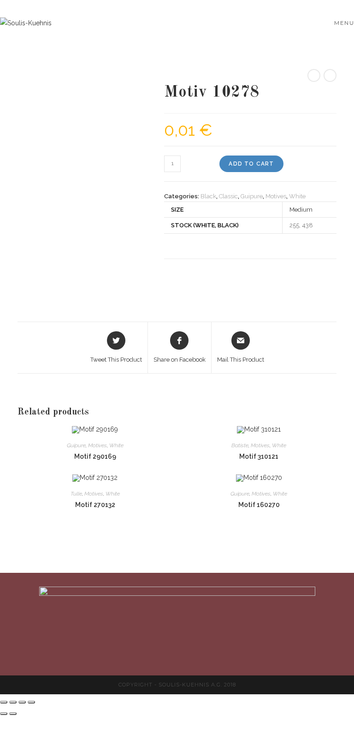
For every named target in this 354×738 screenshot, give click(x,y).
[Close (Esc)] (3, 702)
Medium (301, 209)
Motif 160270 (259, 504)
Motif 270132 (95, 504)
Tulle (76, 493)
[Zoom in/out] (31, 702)
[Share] (13, 702)
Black (208, 196)
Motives (276, 196)
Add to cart (251, 164)
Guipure (252, 196)
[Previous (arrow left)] (3, 713)
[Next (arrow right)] (13, 713)
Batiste (239, 445)
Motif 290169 (95, 456)
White (297, 196)
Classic (228, 196)
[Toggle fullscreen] (22, 702)
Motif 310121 (258, 456)
